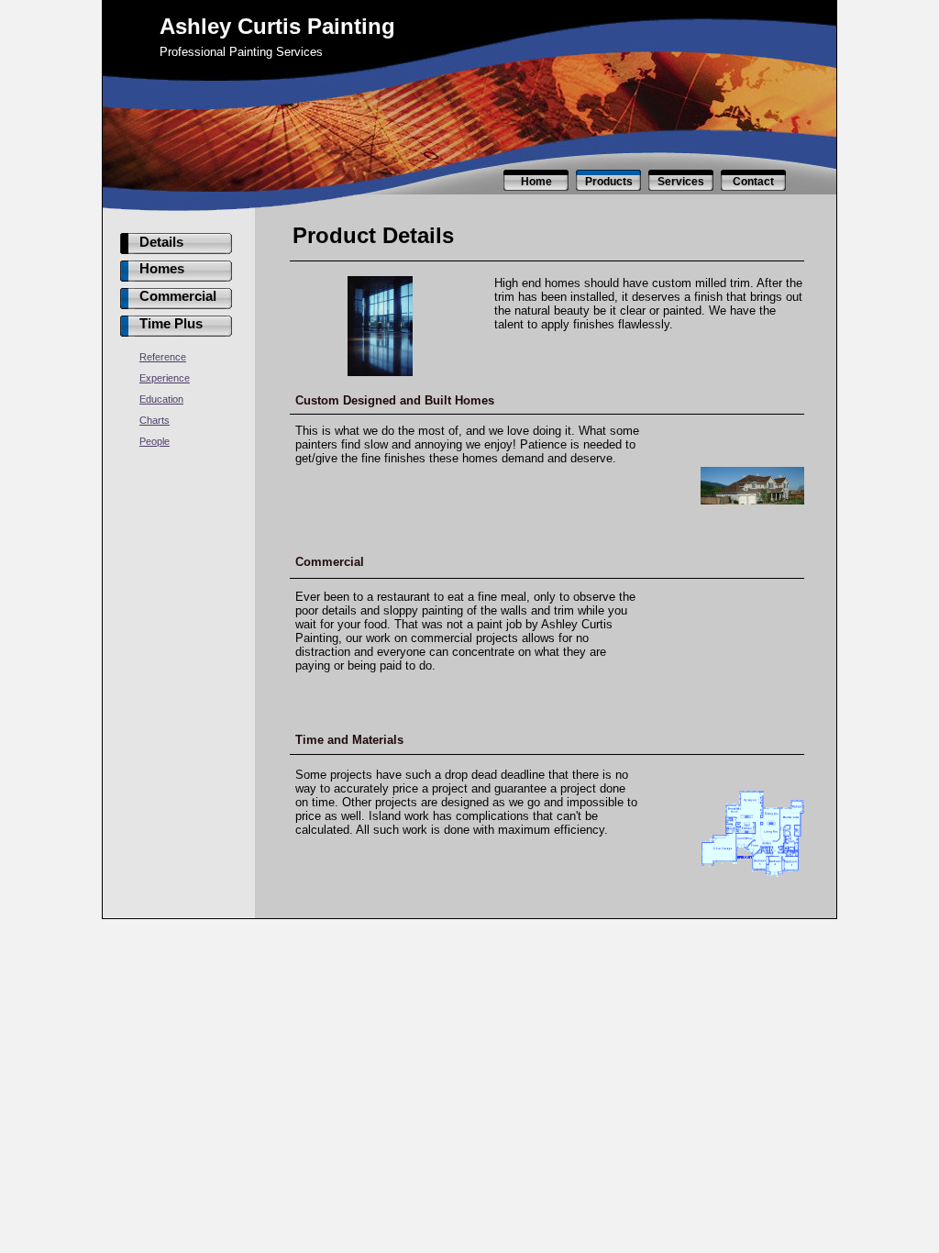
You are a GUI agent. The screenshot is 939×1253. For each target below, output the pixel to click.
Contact (753, 181)
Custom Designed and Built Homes (394, 400)
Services (680, 181)
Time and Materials (349, 740)
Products (609, 181)
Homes (161, 268)
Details (161, 242)
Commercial (177, 296)
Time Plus (171, 323)
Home (536, 181)
